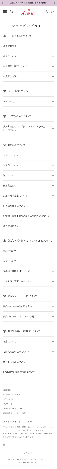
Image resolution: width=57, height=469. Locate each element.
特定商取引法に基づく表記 (14, 413)
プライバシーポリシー (12, 408)
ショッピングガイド (11, 394)
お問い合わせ (9, 399)
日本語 (27, 453)
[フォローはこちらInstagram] (4, 444)
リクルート (8, 404)
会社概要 (7, 390)
